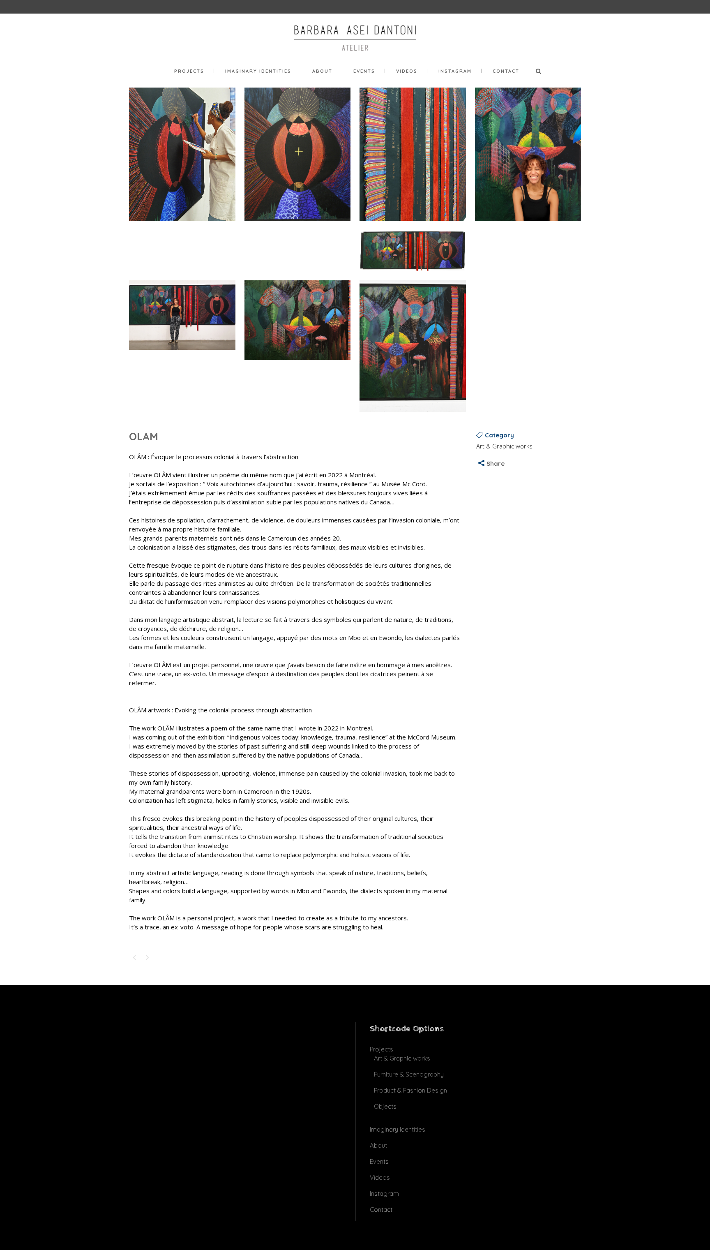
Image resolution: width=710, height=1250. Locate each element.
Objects (385, 1106)
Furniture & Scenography (409, 1074)
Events (379, 1161)
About (378, 1145)
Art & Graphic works (402, 1058)
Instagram (384, 1193)
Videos (380, 1177)
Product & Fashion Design (410, 1090)
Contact (381, 1209)
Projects (381, 1049)
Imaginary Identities (397, 1129)
